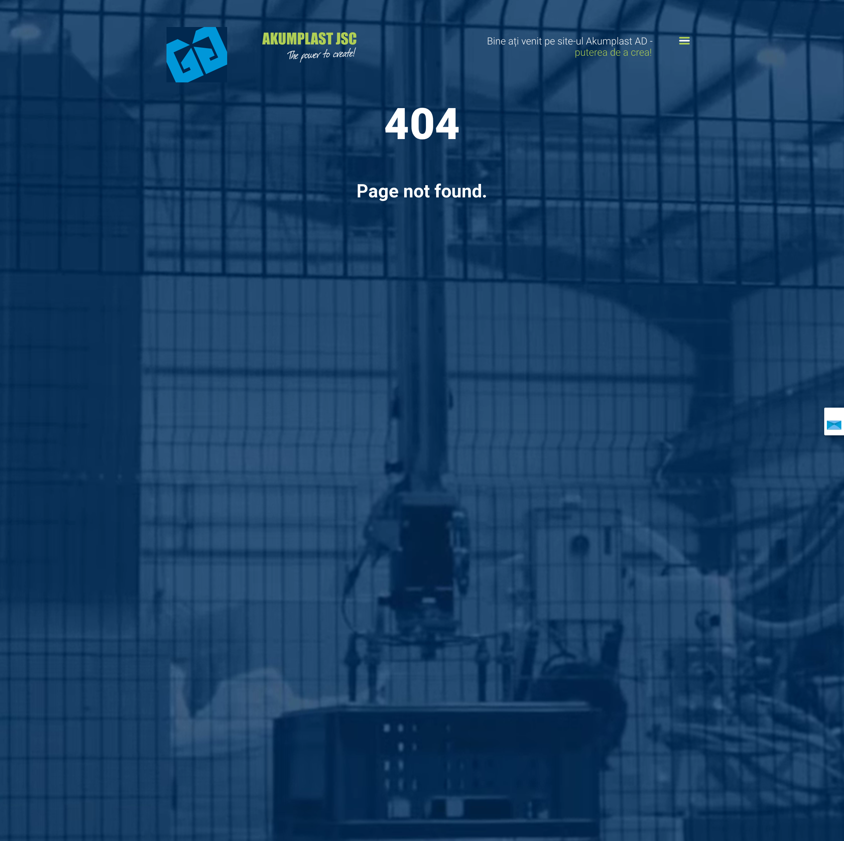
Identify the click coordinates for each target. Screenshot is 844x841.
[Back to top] (827, 824)
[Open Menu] (684, 40)
